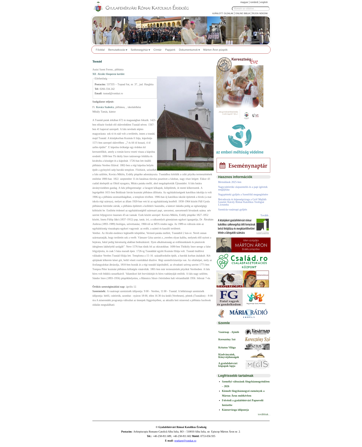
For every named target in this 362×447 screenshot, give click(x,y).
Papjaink (170, 49)
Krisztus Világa (227, 347)
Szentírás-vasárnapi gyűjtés (232, 209)
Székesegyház (139, 49)
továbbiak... (264, 414)
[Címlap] (144, 7)
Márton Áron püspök (215, 49)
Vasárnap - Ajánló (228, 332)
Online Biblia (242, 13)
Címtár (157, 49)
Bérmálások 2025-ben (229, 182)
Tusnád (97, 61)
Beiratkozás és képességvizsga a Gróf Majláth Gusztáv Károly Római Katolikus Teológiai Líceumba (242, 202)
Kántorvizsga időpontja (235, 409)
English (264, 2)
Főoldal (100, 49)
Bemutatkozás (116, 49)
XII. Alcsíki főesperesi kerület (108, 74)
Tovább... (265, 215)
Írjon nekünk (260, 13)
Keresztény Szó (226, 339)
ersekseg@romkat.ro (185, 440)
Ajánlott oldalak (222, 13)
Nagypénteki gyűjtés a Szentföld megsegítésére (243, 194)
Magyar (244, 2)
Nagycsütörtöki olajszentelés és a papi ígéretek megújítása (243, 188)
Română (254, 2)
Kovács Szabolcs (104, 107)
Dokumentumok (188, 49)
